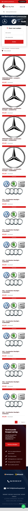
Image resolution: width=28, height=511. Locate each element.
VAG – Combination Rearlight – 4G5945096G (11, 230)
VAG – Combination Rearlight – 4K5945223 (11, 413)
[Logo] (19, 473)
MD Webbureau (22, 503)
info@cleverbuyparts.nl (17, 488)
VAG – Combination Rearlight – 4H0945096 (11, 382)
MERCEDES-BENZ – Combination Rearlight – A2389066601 (11, 169)
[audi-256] (23, 19)
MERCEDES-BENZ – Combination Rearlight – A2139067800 (11, 139)
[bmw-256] (14, 19)
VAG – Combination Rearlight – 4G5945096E (11, 200)
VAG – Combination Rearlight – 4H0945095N (11, 352)
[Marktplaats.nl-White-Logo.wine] (8, 474)
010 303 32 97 (17, 481)
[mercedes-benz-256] (4, 19)
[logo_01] (8, 4)
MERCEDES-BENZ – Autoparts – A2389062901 (11, 78)
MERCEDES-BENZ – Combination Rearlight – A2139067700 (11, 109)
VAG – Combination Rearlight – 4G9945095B (11, 291)
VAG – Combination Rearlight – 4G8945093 (11, 261)
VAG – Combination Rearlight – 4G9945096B (11, 321)
